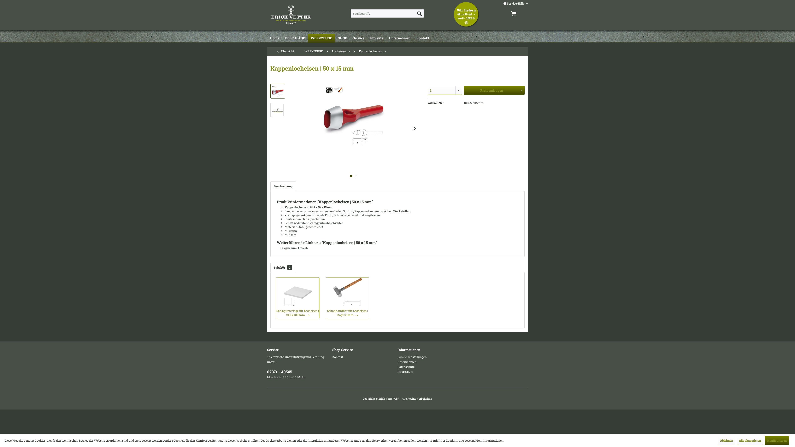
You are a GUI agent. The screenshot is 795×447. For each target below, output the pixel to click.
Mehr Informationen (489, 440)
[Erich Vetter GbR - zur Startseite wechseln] (301, 14)
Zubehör (282, 267)
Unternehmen (407, 362)
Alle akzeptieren (750, 440)
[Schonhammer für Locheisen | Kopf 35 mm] (347, 292)
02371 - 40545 (279, 371)
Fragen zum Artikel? (294, 248)
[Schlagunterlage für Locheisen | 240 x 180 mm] (297, 292)
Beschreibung (283, 186)
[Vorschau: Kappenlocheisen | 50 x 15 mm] (277, 91)
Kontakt (337, 357)
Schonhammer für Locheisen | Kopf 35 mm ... (347, 313)
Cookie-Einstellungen (412, 357)
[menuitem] (387, 13)
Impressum (405, 372)
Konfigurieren (777, 440)
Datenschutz (406, 367)
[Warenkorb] (518, 13)
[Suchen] (419, 13)
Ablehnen (726, 440)
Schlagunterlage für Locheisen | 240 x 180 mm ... (297, 313)
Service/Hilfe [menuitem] (515, 3)
